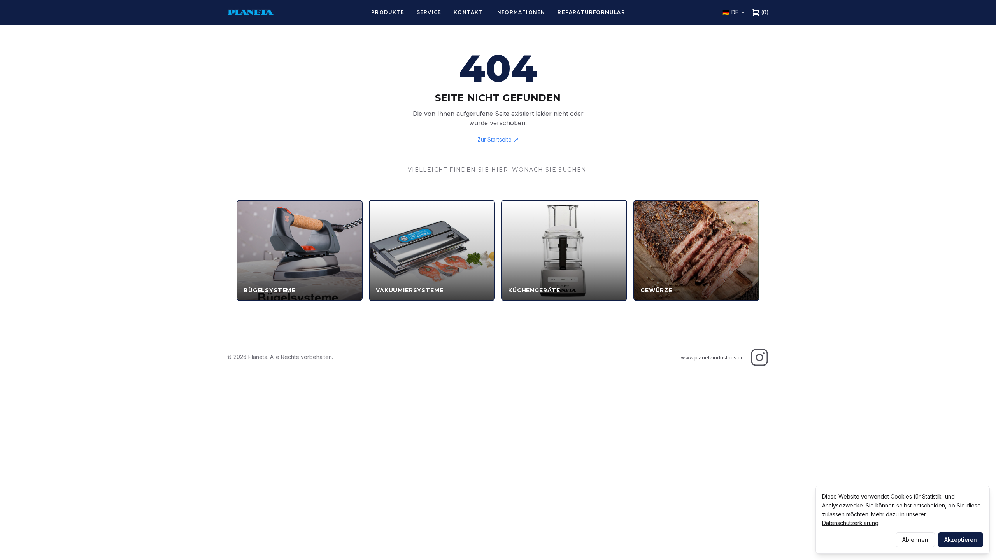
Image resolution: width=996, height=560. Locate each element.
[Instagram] (759, 357)
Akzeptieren (960, 539)
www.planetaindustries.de (712, 357)
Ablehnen (915, 539)
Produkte (387, 12)
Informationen (520, 12)
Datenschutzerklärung (850, 523)
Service (429, 12)
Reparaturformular (591, 12)
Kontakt (468, 12)
